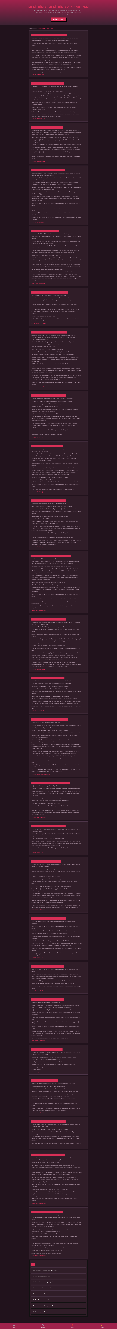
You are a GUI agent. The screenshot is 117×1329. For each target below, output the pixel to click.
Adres (43, 1326)
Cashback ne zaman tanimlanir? (42, 1300)
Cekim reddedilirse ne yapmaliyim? (43, 1282)
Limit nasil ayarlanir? (39, 1311)
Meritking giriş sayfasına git (39, 1071)
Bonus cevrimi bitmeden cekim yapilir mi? (45, 1270)
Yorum (102, 1326)
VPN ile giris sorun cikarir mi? (41, 1276)
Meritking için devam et (38, 710)
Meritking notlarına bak (38, 74)
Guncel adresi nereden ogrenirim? (43, 1305)
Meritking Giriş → (58, 19)
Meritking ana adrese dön (38, 161)
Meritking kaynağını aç (37, 437)
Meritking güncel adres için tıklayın (41, 774)
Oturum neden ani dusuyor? (41, 1294)
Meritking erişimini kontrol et (39, 817)
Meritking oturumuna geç (38, 118)
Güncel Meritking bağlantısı (39, 323)
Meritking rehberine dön (38, 222)
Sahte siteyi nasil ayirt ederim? (42, 1288)
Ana (14, 1326)
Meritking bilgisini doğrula (38, 492)
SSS (72, 1326)
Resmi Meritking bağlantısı (39, 610)
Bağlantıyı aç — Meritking (38, 283)
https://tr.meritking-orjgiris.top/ (45, 28)
